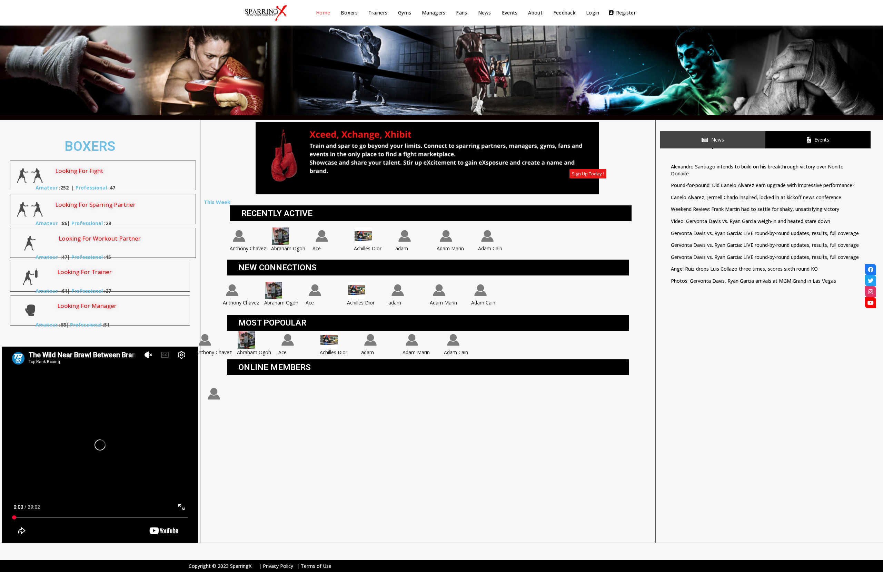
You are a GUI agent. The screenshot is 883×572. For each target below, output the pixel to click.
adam (401, 248)
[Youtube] (870, 302)
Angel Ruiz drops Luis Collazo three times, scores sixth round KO (744, 268)
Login (592, 12)
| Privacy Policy (276, 566)
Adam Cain (490, 248)
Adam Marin (450, 248)
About (535, 12)
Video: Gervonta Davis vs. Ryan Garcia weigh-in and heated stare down (750, 221)
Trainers (377, 12)
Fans (461, 12)
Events (510, 12)
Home (323, 12)
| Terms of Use (314, 566)
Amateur (47, 187)
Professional (91, 187)
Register (626, 12)
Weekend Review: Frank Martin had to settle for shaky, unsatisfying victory (755, 209)
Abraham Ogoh (288, 248)
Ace (316, 248)
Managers (433, 12)
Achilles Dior (367, 248)
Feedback (564, 12)
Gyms (404, 12)
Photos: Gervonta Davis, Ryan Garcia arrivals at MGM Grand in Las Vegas (753, 281)
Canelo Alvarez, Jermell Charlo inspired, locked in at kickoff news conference (756, 197)
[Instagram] (870, 291)
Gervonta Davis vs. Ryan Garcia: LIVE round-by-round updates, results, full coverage (765, 233)
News (484, 12)
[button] (587, 173)
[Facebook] (870, 269)
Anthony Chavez (248, 248)
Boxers (349, 12)
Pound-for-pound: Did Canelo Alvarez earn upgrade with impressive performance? (763, 185)
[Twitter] (870, 280)
